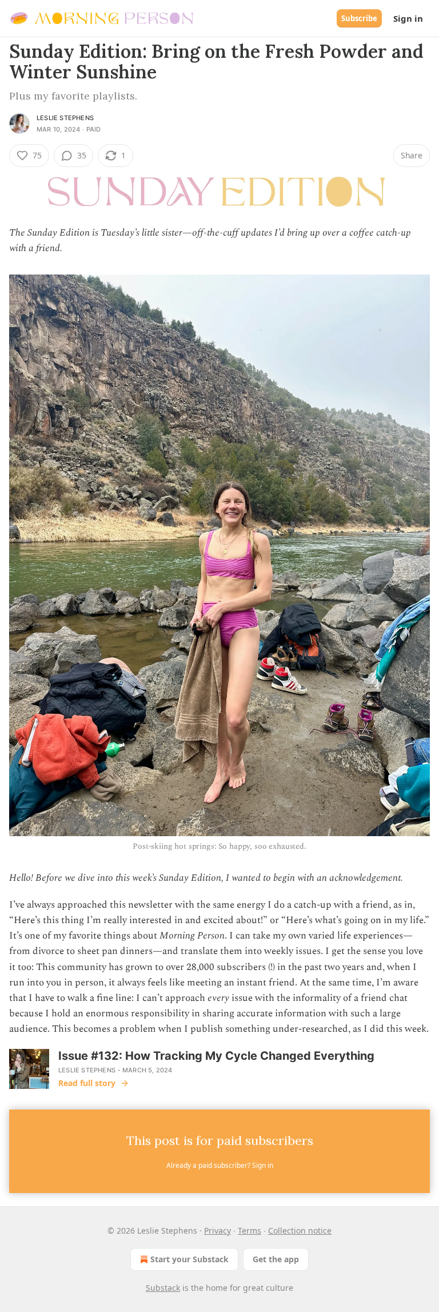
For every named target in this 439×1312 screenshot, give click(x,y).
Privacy (217, 1230)
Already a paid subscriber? (219, 1165)
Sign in (408, 18)
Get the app (276, 1259)
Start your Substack (189, 1259)
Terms (249, 1230)
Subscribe (359, 18)
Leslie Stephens (65, 118)
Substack (163, 1287)
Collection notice (300, 1230)
